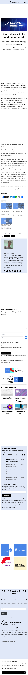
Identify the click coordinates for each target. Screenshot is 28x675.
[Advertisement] (14, 10)
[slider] (10, 454)
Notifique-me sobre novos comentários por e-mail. (11, 343)
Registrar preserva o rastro (20, 412)
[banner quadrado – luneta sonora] (20, 563)
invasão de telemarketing (10, 165)
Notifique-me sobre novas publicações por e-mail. (11, 348)
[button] (25, 2)
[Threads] (12, 271)
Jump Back (22, 454)
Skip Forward (24, 454)
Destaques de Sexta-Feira (19, 49)
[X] (10, 271)
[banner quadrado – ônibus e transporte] (7, 563)
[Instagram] (4, 271)
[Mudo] (16, 454)
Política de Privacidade (11, 668)
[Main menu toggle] (2, 2)
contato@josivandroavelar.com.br (8, 641)
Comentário (4, 314)
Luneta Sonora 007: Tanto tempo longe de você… (5, 211)
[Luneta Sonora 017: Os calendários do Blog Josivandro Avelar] (6, 221)
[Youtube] (17, 271)
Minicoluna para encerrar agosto (7, 397)
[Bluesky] (15, 271)
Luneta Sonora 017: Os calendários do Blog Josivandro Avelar (6, 226)
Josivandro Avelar (7, 47)
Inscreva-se (6, 495)
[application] (14, 454)
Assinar (3, 613)
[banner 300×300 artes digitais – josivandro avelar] (20, 549)
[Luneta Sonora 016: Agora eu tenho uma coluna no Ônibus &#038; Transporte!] (18, 206)
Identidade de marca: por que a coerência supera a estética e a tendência (21, 399)
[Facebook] (7, 271)
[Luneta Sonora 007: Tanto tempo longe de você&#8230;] (6, 206)
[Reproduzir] (3, 454)
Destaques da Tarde (7, 49)
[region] (14, 667)
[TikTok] (20, 271)
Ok (14, 672)
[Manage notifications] (25, 672)
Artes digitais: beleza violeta (7, 412)
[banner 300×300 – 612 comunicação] (7, 549)
